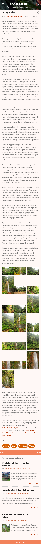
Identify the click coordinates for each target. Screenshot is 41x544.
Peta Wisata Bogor (22, 433)
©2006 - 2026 (20, 542)
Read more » (34, 483)
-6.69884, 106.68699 (8, 428)
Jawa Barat (23, 446)
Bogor (14, 446)
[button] (38, 12)
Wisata (31, 446)
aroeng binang (18, 3)
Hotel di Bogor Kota (8, 433)
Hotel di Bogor (31, 430)
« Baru (2, 452)
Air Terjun (6, 446)
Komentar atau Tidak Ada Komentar (18, 490)
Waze (18, 428)
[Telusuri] (38, 4)
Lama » (38, 452)
